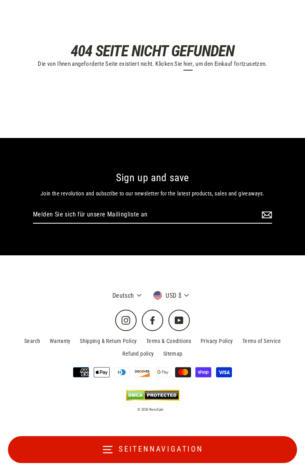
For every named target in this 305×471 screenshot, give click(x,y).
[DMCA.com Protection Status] (153, 395)
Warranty (60, 341)
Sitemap (173, 353)
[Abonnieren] (265, 215)
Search (32, 341)
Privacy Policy (217, 341)
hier (188, 63)
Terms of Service (261, 341)
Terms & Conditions (168, 341)
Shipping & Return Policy (108, 341)
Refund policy (138, 353)
